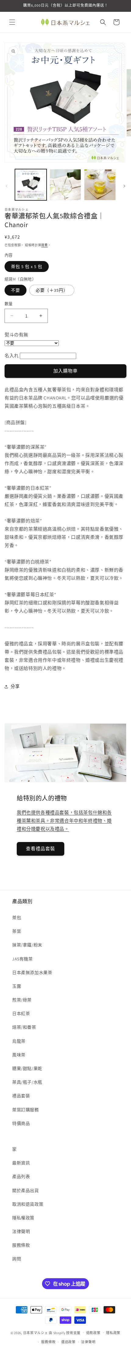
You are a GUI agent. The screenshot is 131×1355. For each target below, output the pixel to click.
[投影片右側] (124, 186)
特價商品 (21, 1123)
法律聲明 (21, 1231)
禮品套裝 (21, 1096)
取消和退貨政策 (27, 1204)
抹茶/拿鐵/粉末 (27, 945)
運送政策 (68, 1342)
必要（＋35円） (52, 290)
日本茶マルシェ (35, 1332)
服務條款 (21, 1245)
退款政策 (93, 1333)
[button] (12, 22)
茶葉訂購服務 (25, 1109)
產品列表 (21, 1176)
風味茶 (19, 1055)
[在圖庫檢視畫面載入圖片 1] (31, 185)
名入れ (12, 355)
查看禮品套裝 (40, 848)
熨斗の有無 (16, 335)
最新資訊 (21, 1163)
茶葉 (16, 931)
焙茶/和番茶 (24, 1027)
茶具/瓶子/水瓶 (27, 1082)
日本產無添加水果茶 (32, 972)
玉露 (16, 986)
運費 (44, 245)
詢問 (16, 1259)
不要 (15, 290)
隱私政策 (113, 1333)
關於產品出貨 (25, 1190)
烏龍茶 (19, 1041)
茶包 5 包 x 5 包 (26, 266)
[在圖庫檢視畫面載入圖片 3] (100, 185)
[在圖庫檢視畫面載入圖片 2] (65, 185)
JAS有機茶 (22, 959)
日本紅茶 (21, 1013)
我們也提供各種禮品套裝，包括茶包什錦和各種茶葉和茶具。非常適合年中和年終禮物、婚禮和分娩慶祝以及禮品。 (64, 821)
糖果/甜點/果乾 (27, 1068)
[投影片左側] (6, 186)
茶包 (16, 917)
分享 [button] (15, 686)
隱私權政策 (23, 1218)
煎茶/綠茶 (22, 1000)
